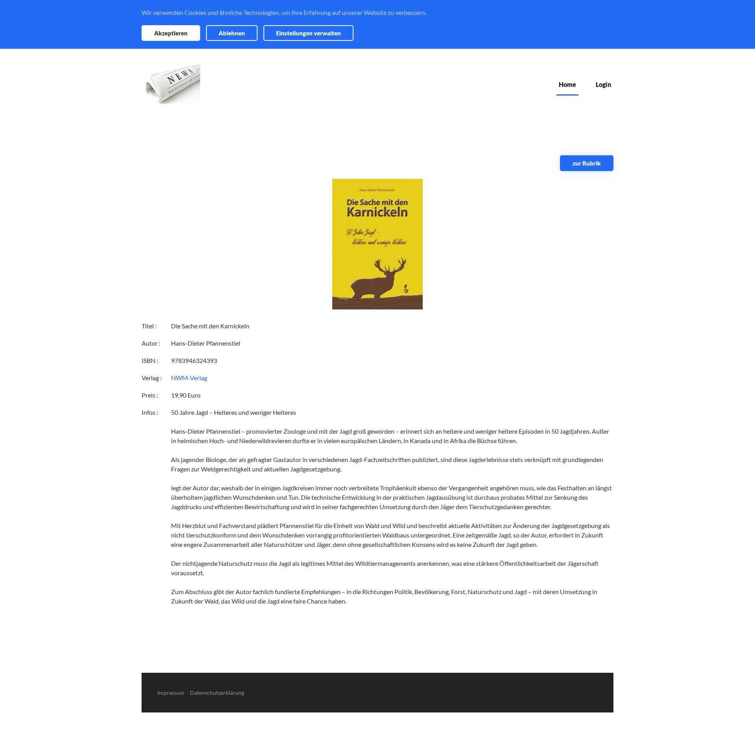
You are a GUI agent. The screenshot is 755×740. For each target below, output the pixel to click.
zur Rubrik (587, 163)
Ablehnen (232, 33)
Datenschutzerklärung (217, 692)
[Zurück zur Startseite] (171, 84)
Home (567, 84)
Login (603, 84)
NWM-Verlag (189, 377)
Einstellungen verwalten (308, 33)
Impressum (170, 692)
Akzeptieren (171, 33)
